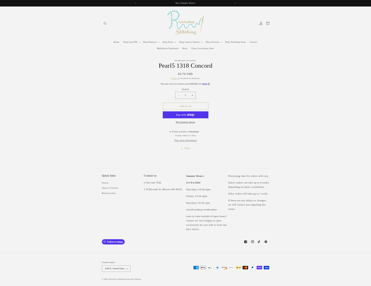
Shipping (175, 78)
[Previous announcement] (136, 3)
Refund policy (109, 193)
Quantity (185, 89)
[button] (105, 23)
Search (105, 183)
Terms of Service (110, 188)
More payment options (185, 122)
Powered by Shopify (133, 279)
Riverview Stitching (116, 279)
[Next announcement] (235, 3)
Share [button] (187, 148)
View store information (185, 140)
